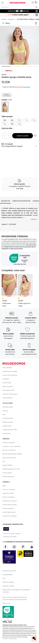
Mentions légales (8, 582)
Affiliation (6, 379)
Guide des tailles (8, 493)
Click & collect (7, 473)
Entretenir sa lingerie (10, 516)
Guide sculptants (8, 508)
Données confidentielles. (10, 638)
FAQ (4, 461)
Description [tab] (5, 201)
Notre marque (7, 367)
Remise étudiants (8, 476)
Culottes (5, 411)
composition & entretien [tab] (21, 201)
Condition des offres (9, 571)
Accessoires (7, 433)
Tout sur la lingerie (9, 489)
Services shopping (9, 442)
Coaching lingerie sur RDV (11, 469)
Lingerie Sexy (7, 426)
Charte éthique (7, 398)
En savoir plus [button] (26, 87)
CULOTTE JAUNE (6, 303)
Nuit (4, 414)
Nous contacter (8, 386)
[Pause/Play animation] (36, 11)
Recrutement (7, 382)
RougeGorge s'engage (10, 371)
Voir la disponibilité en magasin (12, 146)
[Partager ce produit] (36, 23)
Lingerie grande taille (10, 429)
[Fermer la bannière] (36, 15)
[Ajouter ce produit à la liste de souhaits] (35, 135)
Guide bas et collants (10, 501)
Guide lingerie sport (9, 512)
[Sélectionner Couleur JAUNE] (5, 107)
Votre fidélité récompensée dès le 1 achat (18, 10)
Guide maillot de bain (10, 504)
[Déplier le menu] (3, 2)
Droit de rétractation (9, 457)
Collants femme (8, 418)
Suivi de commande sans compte (12, 454)
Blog (4, 486)
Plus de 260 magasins (10, 375)
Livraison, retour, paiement (12, 446)
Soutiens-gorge (8, 407)
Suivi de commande (9, 450)
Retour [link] (7, 23)
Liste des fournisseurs (10, 394)
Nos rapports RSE (8, 390)
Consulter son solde (9, 536)
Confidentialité (7, 574)
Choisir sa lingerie (9, 497)
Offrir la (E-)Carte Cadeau (11, 533)
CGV (4, 578)
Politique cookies (8, 586)
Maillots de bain (8, 422)
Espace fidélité (7, 465)
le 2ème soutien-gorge (18, 15)
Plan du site (7, 603)
